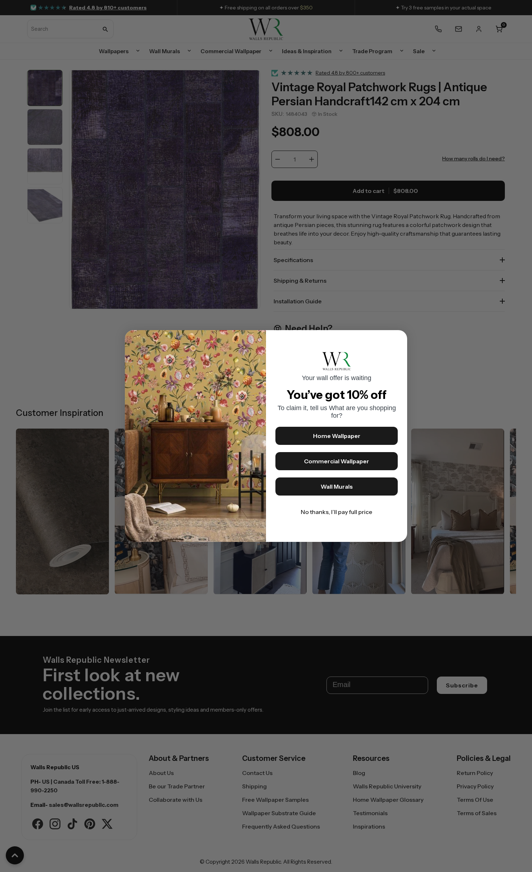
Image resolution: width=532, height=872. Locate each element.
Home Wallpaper (336, 435)
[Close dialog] (398, 339)
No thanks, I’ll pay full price (336, 511)
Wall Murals (337, 486)
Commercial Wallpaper (336, 461)
